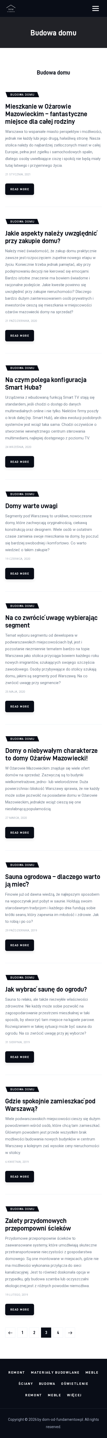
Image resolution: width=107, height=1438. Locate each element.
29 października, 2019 (21, 930)
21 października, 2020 (21, 321)
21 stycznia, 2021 (18, 174)
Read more (19, 189)
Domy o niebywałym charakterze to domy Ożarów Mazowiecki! (51, 754)
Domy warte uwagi (31, 505)
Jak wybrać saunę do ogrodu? (46, 989)
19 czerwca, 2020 (17, 559)
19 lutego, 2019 (16, 1294)
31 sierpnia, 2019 (17, 1042)
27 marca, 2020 (16, 818)
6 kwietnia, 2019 (17, 1162)
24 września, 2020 (18, 447)
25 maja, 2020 (15, 691)
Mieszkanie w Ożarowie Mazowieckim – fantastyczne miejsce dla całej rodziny (46, 114)
